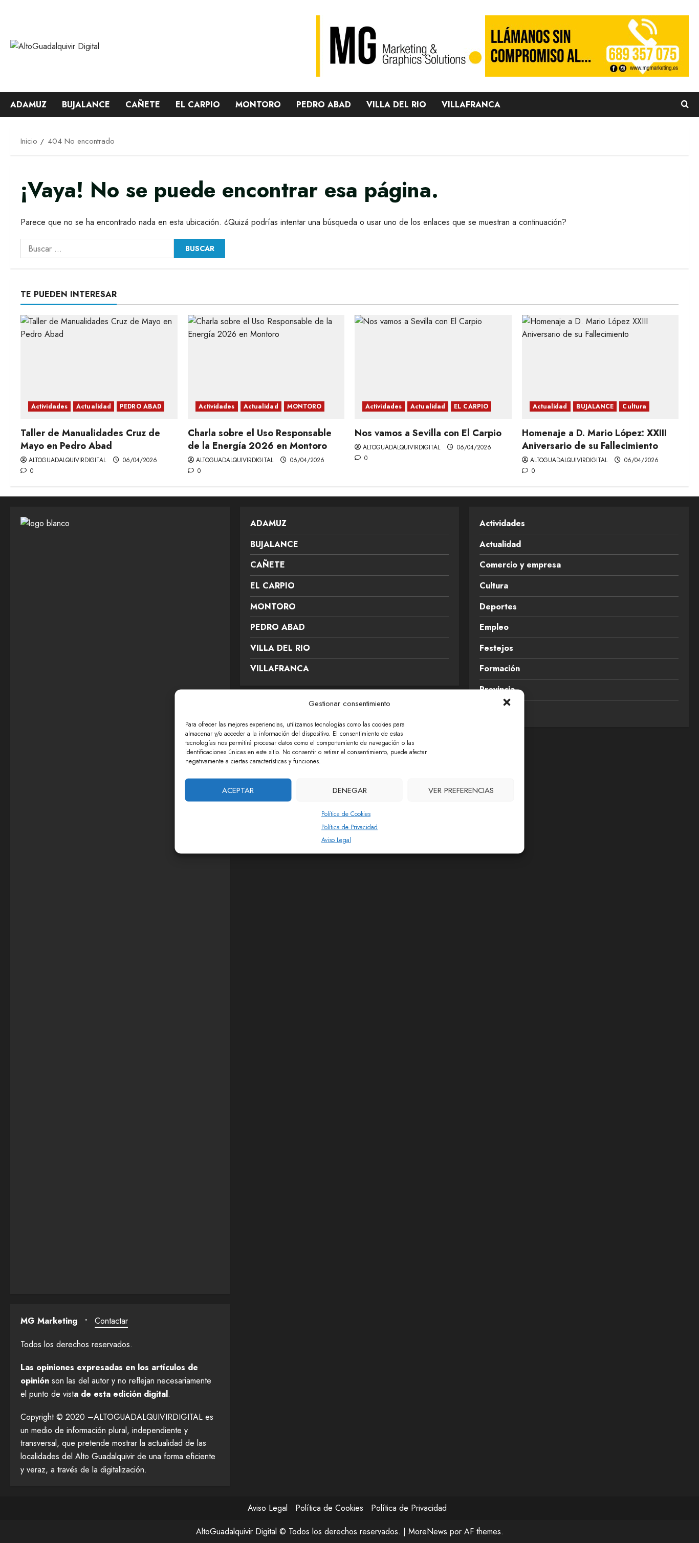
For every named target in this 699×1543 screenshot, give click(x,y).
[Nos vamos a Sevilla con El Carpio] (433, 367)
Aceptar (238, 790)
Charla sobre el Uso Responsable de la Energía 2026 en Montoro (260, 439)
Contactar (111, 1321)
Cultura (634, 406)
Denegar (350, 790)
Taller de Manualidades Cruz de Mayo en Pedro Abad (90, 439)
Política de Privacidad (349, 826)
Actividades (49, 406)
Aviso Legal (336, 840)
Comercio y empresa (520, 565)
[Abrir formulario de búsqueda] (685, 105)
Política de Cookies (345, 814)
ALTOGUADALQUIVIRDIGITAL (67, 460)
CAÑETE (142, 104)
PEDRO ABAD (323, 104)
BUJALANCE (86, 104)
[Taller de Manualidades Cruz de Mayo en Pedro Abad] (99, 367)
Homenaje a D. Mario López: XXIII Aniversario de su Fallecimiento (594, 439)
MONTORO (258, 104)
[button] (508, 703)
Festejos (496, 648)
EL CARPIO (198, 104)
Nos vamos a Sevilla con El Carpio (428, 433)
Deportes (498, 606)
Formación (499, 668)
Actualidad (93, 406)
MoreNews (427, 1531)
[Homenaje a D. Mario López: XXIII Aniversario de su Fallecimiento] (600, 367)
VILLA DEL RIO (396, 104)
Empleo (494, 627)
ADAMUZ (28, 104)
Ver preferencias (461, 790)
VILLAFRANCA (471, 104)
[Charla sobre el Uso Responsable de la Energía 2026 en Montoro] (266, 367)
